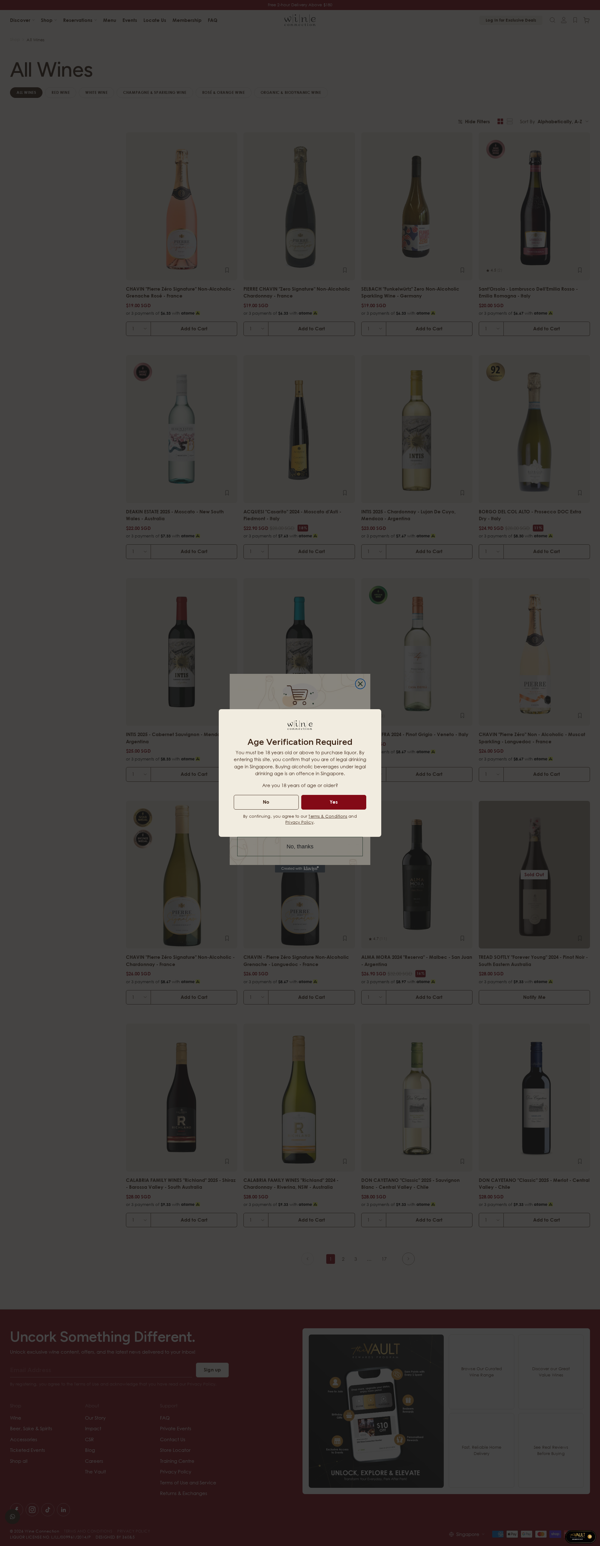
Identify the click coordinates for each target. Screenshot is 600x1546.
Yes (334, 802)
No (266, 802)
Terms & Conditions (327, 816)
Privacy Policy (299, 822)
